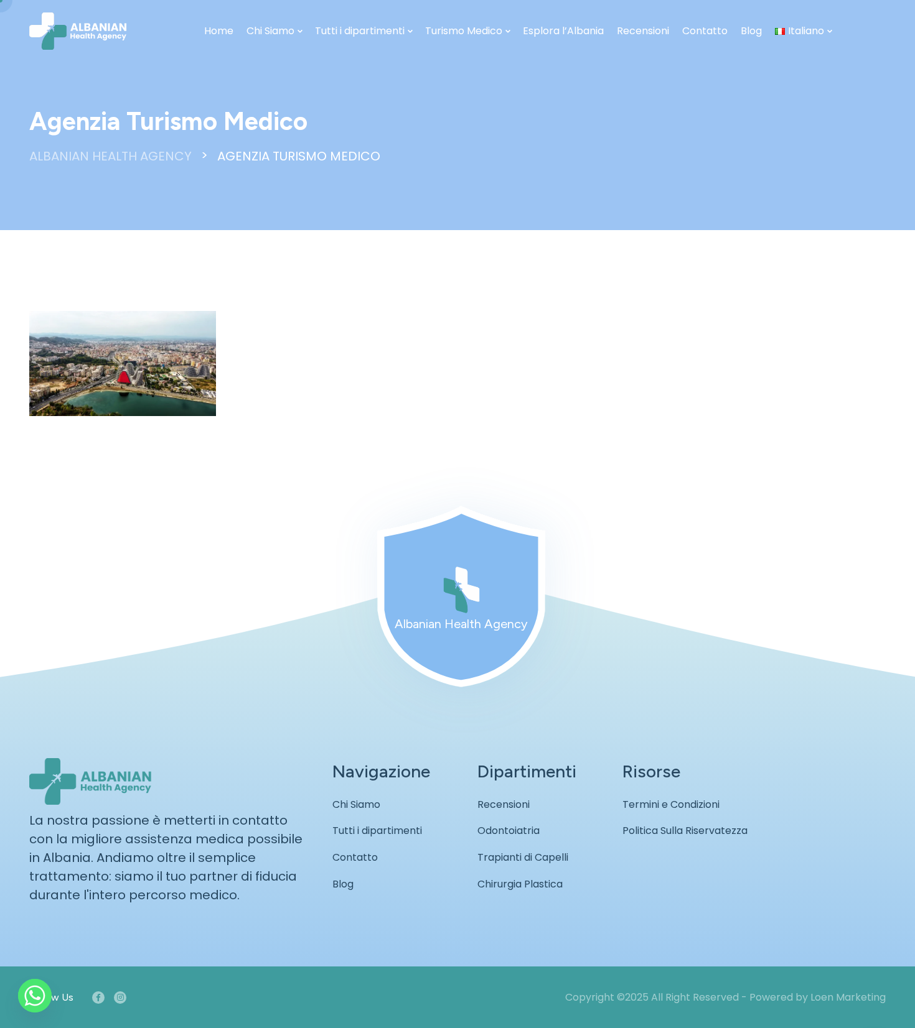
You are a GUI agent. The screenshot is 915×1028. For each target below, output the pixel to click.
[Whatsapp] (35, 995)
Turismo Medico (463, 31)
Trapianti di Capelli (522, 857)
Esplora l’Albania (563, 31)
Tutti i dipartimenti (360, 31)
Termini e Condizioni (671, 804)
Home (218, 31)
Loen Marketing (848, 997)
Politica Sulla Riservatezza (685, 830)
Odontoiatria (508, 830)
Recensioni (643, 31)
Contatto (705, 31)
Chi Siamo (270, 31)
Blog (751, 31)
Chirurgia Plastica (520, 884)
